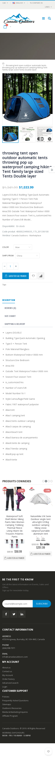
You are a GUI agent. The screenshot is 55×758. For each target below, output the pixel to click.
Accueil (3, 63)
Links (47, 7)
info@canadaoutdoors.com (15, 656)
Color (5, 247)
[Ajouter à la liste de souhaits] (33, 276)
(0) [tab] (10, 308)
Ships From (8, 255)
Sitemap (6, 704)
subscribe (42, 603)
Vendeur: (6, 235)
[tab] (8, 300)
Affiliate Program (10, 715)
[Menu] (43, 18)
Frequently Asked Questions (15, 700)
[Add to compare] (41, 276)
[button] (43, 481)
